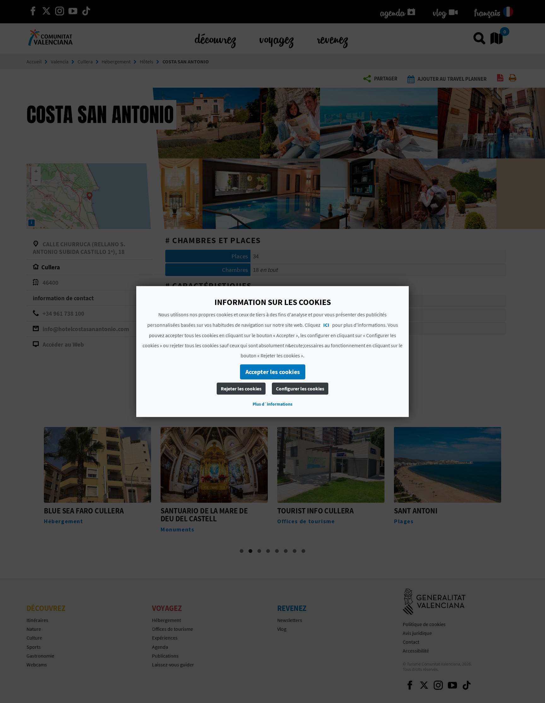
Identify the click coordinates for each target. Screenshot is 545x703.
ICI (326, 325)
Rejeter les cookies (241, 388)
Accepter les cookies (272, 372)
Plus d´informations (272, 404)
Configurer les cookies (300, 388)
